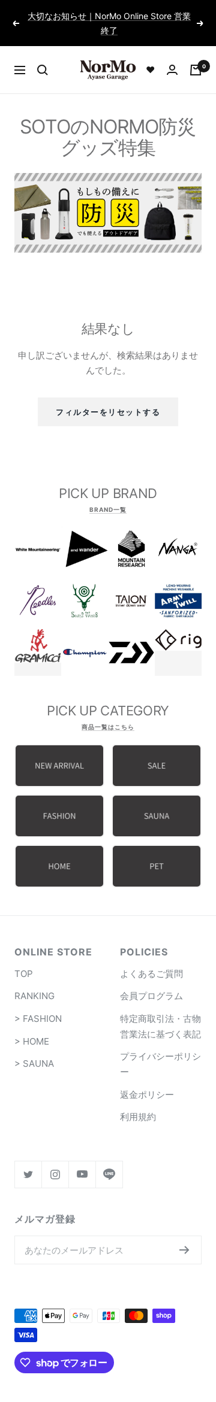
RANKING (34, 996)
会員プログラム (151, 996)
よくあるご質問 (151, 973)
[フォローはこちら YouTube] (81, 1174)
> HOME (31, 1041)
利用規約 (138, 1116)
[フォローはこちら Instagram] (54, 1174)
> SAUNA (34, 1063)
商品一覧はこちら (108, 726)
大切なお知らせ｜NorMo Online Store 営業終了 (109, 23)
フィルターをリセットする (108, 412)
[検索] (42, 70)
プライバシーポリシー (160, 1064)
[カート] (196, 70)
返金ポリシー (147, 1094)
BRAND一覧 (108, 509)
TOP (23, 973)
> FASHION (38, 1018)
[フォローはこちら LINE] (108, 1174)
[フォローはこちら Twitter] (27, 1174)
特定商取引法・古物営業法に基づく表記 (160, 1026)
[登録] (184, 1250)
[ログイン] (172, 70)
